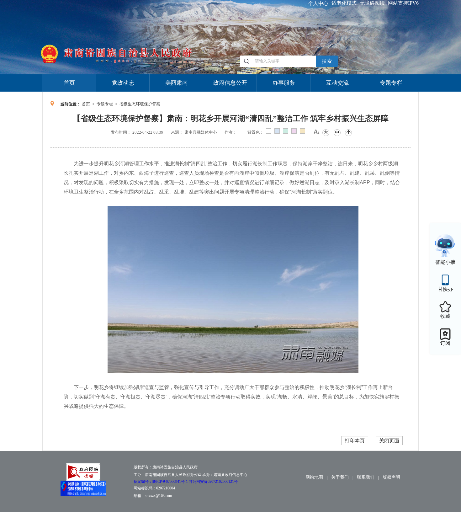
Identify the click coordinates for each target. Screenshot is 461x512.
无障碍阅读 (372, 3)
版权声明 (391, 477)
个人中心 (318, 3)
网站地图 (314, 477)
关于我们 (340, 477)
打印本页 (355, 440)
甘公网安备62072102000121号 (213, 481)
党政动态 (123, 83)
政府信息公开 (230, 83)
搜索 (327, 61)
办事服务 (284, 83)
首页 (69, 83)
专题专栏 (391, 83)
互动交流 (337, 83)
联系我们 (365, 477)
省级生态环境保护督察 (139, 104)
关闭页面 (389, 440)
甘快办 (445, 289)
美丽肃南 (176, 83)
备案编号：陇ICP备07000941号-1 (161, 481)
